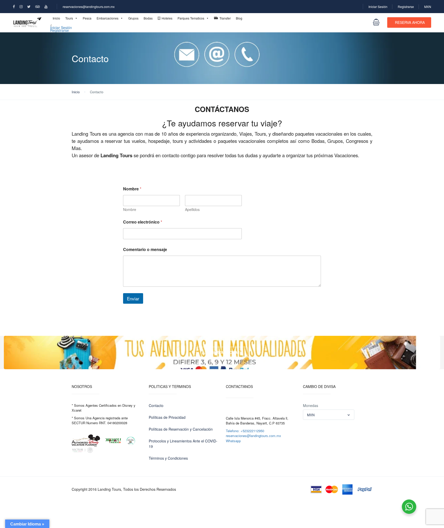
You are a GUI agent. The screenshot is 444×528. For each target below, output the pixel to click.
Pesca (87, 18)
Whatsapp (233, 440)
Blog (239, 18)
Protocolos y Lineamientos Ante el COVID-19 (183, 443)
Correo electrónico (142, 221)
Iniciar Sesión (377, 6)
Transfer (225, 18)
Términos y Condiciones (168, 458)
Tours (69, 18)
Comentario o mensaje (145, 249)
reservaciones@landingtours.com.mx (89, 6)
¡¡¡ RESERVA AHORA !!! (222, 352)
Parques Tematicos (191, 18)
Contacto (156, 405)
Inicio (56, 18)
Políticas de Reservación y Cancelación (181, 429)
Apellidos (192, 209)
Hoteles (167, 18)
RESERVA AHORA (410, 22)
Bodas (148, 18)
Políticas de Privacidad (167, 417)
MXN (427, 6)
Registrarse (406, 6)
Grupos (133, 18)
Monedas (310, 405)
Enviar (133, 298)
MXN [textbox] (310, 414)
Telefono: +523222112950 (245, 430)
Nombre (129, 209)
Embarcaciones (107, 18)
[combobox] (328, 415)
